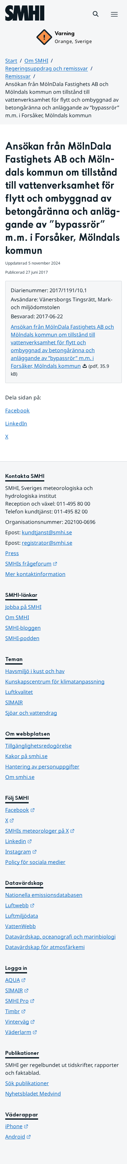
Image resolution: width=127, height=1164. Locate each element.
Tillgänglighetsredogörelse (38, 745)
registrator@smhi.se (47, 542)
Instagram (53, 851)
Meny (113, 21)
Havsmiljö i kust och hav (34, 671)
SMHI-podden (22, 638)
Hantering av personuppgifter (42, 766)
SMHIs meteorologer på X (63, 830)
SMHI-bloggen (23, 627)
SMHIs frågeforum (63, 563)
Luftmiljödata (21, 915)
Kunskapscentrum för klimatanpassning (55, 681)
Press (12, 553)
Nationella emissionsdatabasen (43, 894)
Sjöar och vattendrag (31, 712)
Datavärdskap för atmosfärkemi (45, 947)
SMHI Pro (51, 1000)
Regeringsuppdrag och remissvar (46, 68)
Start (11, 60)
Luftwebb (51, 905)
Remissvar (18, 76)
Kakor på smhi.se (26, 756)
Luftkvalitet (19, 692)
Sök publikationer (27, 1083)
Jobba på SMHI (23, 607)
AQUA (47, 980)
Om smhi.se (20, 777)
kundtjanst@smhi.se (47, 532)
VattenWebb (20, 926)
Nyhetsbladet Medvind (33, 1093)
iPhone (48, 1126)
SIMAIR (14, 702)
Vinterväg (52, 1021)
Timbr (47, 1011)
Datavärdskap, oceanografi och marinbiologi (60, 936)
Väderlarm (53, 1032)
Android (50, 1136)
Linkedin (50, 841)
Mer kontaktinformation (35, 574)
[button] (96, 14)
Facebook (22, 410)
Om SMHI (36, 60)
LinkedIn (22, 423)
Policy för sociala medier (35, 862)
